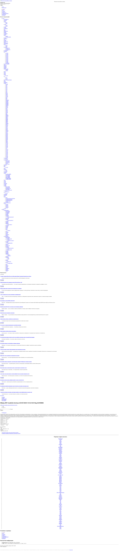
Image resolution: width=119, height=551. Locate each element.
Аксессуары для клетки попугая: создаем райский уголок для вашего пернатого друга (14, 373)
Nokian (7, 226)
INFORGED (60, 467)
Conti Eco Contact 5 (11, 240)
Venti (5, 180)
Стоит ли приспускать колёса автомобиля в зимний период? (10, 294)
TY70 (7, 145)
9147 (6, 45)
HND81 (7, 104)
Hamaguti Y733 (8, 188)
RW (4, 166)
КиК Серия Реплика (7, 202)
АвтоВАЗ (5, 194)
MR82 (7, 121)
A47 (6, 86)
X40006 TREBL (8, 178)
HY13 (7, 163)
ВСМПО (5, 195)
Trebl (5, 173)
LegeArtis (5, 47)
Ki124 (7, 107)
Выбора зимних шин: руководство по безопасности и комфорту (11, 288)
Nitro (5, 74)
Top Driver (5, 171)
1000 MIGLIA (6, 19)
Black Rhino (6, 31)
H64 (6, 98)
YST (5, 192)
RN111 (7, 133)
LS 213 (7, 55)
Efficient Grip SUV (11, 248)
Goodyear (7, 217)
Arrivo (5, 27)
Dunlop (7, 214)
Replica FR (5, 158)
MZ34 (7, 122)
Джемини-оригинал (9, 200)
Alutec (5, 24)
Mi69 (7, 114)
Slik (4, 168)
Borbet (60, 448)
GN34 (7, 96)
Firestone (7, 215)
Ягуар (7, 207)
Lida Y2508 (7, 189)
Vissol (5, 181)
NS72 (7, 127)
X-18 (6, 193)
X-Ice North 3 (10, 224)
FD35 (7, 94)
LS (4, 52)
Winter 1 (9, 230)
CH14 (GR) (7, 161)
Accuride (5, 20)
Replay (5, 83)
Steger (60, 503)
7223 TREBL (8, 176)
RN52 (7, 139)
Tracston (5, 172)
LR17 (7, 109)
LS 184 (7, 54)
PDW (5, 81)
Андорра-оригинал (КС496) (10, 198)
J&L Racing (6, 43)
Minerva (7, 256)
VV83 (7, 156)
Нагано (7, 205)
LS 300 (7, 62)
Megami (5, 67)
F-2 (6, 77)
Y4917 (7, 75)
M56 (6, 197)
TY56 (7, 144)
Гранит (7, 204)
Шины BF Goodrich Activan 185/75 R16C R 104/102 (10, 432)
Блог (3, 10)
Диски (3, 18)
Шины (3, 209)
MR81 (7, 120)
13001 (7, 69)
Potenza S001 (10, 238)
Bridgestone (60, 449)
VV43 (7, 152)
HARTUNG (6, 41)
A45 (6, 85)
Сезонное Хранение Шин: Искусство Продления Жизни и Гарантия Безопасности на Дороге (15, 276)
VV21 (7, 150)
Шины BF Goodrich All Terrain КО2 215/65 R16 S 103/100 (11, 433)
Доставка (3, 534)
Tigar (6, 229)
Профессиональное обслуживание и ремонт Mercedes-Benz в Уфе (11, 282)
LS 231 (7, 57)
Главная (3, 9)
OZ (4, 80)
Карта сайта (4, 14)
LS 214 (7, 56)
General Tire (8, 245)
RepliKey (5, 164)
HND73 (7, 102)
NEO (5, 72)
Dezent (5, 34)
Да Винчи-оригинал (9, 199)
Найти (1, 5)
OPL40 (7, 131)
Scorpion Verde (10, 263)
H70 (6, 99)
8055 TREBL (8, 177)
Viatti (7, 233)
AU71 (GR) (8, 160)
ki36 (6, 108)
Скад (5, 203)
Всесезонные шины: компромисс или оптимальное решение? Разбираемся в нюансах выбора (16, 361)
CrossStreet (5, 33)
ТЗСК (5, 208)
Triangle (7, 232)
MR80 (7, 119)
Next (5, 73)
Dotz (5, 35)
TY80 (7, 146)
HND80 (7, 103)
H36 (6, 97)
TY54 (7, 143)
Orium (7, 227)
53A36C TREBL (8, 174)
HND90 (7, 105)
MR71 (7, 117)
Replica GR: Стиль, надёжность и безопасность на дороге (9, 355)
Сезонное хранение (5, 13)
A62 (6, 90)
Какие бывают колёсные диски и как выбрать (8, 331)
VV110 (7, 149)
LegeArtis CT (6, 50)
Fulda (7, 244)
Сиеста (7, 201)
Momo (5, 68)
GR (4, 39)
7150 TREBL (8, 175)
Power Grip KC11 (10, 220)
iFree (60, 465)
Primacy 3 (9, 255)
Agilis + (9, 254)
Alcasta (5, 21)
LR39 (7, 111)
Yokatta (60, 518)
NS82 (7, 128)
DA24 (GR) (8, 162)
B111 (6, 92)
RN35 (7, 136)
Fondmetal (5, 38)
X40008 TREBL (8, 179)
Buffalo (5, 32)
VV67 (7, 154)
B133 (7, 93)
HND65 (7, 101)
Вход (3, 6)
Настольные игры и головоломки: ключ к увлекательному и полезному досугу (13, 367)
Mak (4, 64)
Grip (6, 25)
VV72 (7, 155)
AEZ (60, 440)
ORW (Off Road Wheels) (60, 492)
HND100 (7, 100)
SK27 (7, 140)
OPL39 (7, 130)
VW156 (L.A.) (8, 49)
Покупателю (4, 12)
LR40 (7, 112)
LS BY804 (7, 63)
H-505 (7, 167)
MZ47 (7, 124)
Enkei (5, 37)
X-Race (5, 184)
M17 (6, 23)
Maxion (5, 66)
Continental (7, 212)
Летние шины (6, 236)
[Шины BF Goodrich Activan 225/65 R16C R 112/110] (8, 405)
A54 (6, 89)
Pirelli (7, 262)
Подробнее (2, 279)
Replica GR (6, 159)
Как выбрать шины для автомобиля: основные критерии (10, 343)
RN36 (7, 137)
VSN (5, 182)
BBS (5, 30)
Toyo (6, 231)
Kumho (7, 219)
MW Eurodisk (60, 483)
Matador (7, 253)
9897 (6, 46)
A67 (6, 91)
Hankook (7, 218)
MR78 (7, 118)
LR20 (7, 110)
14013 (7, 70)
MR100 (7, 115)
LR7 (6, 113)
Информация (4, 412)
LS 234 (7, 59)
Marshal (60, 477)
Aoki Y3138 (8, 187)
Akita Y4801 (8, 186)
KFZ (5, 44)
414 (6, 170)
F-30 (6, 78)
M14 (6, 22)
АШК (7, 269)
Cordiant (7, 213)
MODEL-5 (7, 191)
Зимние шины (6, 210)
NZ (4, 76)
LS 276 (7, 60)
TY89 (7, 147)
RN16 (7, 134)
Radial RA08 (10, 249)
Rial (4, 165)
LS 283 (7, 61)
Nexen (60, 486)
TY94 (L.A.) (8, 48)
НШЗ (7, 235)
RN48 (7, 138)
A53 (6, 88)
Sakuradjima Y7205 (9, 190)
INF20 (7, 106)
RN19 (7, 135)
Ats (4, 29)
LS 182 (7, 53)
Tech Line (60, 504)
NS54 (7, 126)
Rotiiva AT (9, 261)
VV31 (7, 151)
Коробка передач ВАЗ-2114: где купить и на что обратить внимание (11, 306)
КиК (5, 196)
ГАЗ (60, 524)
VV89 (7, 157)
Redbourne (5, 82)
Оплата (3, 11)
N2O (5, 71)
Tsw (60, 510)
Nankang (7, 225)
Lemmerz (5, 51)
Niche (60, 488)
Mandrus (5, 65)
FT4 (8, 258)
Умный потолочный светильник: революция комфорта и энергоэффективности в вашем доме (16, 392)
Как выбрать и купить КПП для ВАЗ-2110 (7, 300)
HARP (5, 40)
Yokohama (7, 234)
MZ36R (7, 123)
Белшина (60, 522)
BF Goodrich (8, 211)
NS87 (7, 129)
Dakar (7, 36)
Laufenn (7, 221)
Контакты (3, 15)
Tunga (7, 266)
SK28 (7, 141)
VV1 (6, 148)
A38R (7, 84)
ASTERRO (6, 28)
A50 (6, 87)
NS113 (7, 125)
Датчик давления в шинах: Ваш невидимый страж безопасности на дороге (12, 349)
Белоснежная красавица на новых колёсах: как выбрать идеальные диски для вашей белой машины (17, 337)
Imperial (7, 250)
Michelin (7, 223)
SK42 (7, 142)
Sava (6, 228)
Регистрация (4, 7)
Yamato (60, 517)
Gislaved (7, 216)
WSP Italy (5, 183)
